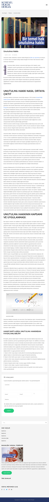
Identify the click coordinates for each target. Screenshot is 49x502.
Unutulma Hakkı (5, 438)
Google (5, 107)
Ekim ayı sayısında (34, 57)
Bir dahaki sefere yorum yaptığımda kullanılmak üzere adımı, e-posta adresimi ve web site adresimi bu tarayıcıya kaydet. (23, 405)
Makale (10, 13)
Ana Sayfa (4, 13)
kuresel (15, 54)
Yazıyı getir (7, 472)
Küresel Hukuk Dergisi (29, 499)
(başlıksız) (4, 430)
